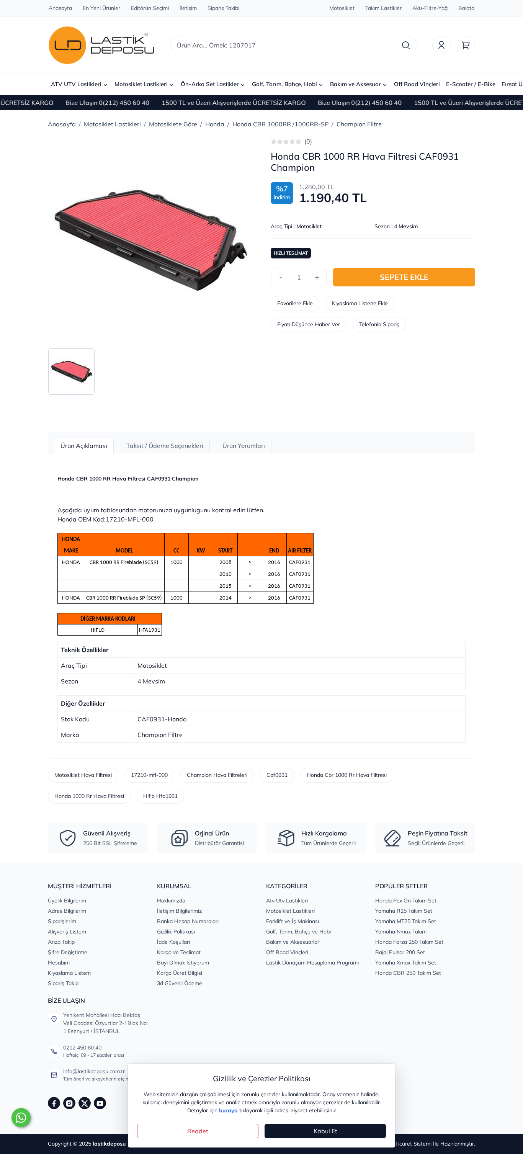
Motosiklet (309, 226)
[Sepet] (466, 45)
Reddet (197, 1131)
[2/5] (277, 142)
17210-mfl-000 (149, 775)
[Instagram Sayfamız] (69, 1103)
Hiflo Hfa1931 (160, 796)
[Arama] (406, 45)
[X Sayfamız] (84, 1103)
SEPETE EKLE (404, 277)
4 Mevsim (406, 226)
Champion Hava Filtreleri (217, 775)
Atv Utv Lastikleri (287, 900)
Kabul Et (325, 1131)
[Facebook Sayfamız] (54, 1103)
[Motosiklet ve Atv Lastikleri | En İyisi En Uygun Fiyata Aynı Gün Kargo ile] (101, 45)
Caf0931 (277, 775)
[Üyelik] (441, 45)
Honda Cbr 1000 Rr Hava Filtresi (347, 775)
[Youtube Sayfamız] (100, 1103)
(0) (308, 141)
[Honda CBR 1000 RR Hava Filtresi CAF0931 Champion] (150, 240)
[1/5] (274, 142)
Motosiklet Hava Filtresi (83, 775)
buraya (228, 1110)
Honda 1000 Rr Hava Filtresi (89, 796)
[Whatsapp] (21, 1117)
